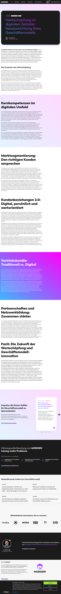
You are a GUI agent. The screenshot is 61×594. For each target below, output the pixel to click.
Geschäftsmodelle (22, 566)
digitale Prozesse (9, 566)
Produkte (15, 566)
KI (11, 1)
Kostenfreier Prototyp (55, 1)
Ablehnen (50, 589)
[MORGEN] (4, 2)
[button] (33, 414)
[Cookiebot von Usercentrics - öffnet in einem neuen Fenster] (6, 592)
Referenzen (30, 1)
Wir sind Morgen (38, 1)
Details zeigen (14, 592)
